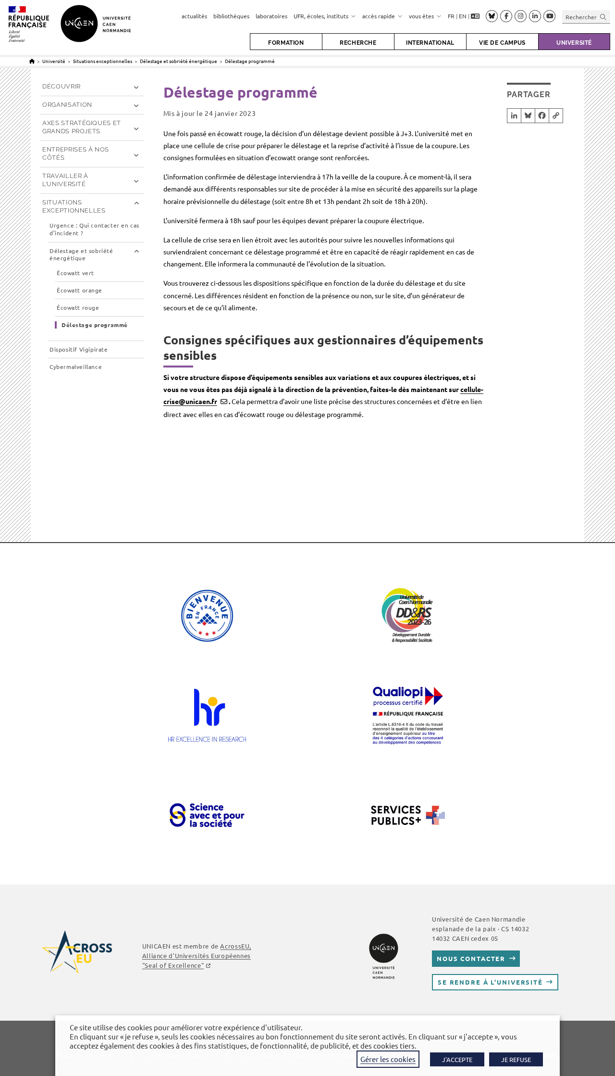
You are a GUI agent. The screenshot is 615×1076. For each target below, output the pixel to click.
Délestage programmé (250, 60)
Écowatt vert (75, 273)
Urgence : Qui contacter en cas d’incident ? (94, 229)
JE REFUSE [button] (516, 1059)
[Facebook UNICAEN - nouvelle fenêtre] (506, 16)
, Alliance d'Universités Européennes (196, 955)
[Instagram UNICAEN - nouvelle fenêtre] (521, 16)
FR (451, 16)
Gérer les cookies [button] (388, 1058)
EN (463, 16)
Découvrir (61, 86)
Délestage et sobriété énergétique (81, 254)
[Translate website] (475, 16)
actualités (194, 16)
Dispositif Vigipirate (78, 349)
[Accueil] (32, 60)
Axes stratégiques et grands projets (81, 127)
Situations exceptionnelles (74, 206)
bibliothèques (231, 16)
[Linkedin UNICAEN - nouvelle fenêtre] (535, 16)
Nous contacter (471, 958)
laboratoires (271, 16)
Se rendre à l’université (490, 982)
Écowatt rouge (78, 307)
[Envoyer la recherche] (603, 16)
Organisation (67, 104)
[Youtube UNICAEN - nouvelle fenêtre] (549, 16)
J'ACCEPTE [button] (457, 1059)
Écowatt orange (79, 290)
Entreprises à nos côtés (75, 153)
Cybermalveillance (75, 366)
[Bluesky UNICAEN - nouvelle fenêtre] (492, 16)
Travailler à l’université (65, 180)
